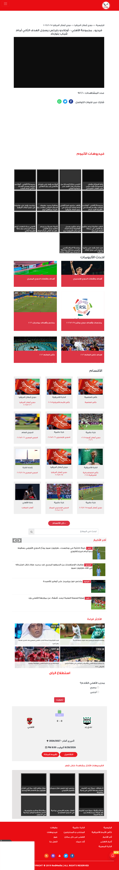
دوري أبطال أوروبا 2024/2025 (90, 508)
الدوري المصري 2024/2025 (27, 473)
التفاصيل (68, 754)
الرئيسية (100, 25)
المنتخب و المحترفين (74, 832)
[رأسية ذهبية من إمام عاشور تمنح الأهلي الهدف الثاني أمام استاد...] (48, 218)
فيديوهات (52, 832)
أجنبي (93, 692)
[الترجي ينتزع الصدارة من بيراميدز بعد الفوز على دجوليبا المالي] (70, 181)
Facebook (71, 101)
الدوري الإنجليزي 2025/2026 (59, 437)
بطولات (53, 828)
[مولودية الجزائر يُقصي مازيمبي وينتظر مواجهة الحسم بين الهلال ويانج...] (70, 239)
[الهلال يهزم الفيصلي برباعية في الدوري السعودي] (62, 807)
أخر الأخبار (107, 837)
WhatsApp (59, 101)
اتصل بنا (53, 842)
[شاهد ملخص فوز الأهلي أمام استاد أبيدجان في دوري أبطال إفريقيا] (70, 197)
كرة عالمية (91, 432)
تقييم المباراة (50, 754)
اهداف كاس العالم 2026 (91, 355)
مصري (93, 687)
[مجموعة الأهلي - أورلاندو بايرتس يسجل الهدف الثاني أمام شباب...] (25, 176)
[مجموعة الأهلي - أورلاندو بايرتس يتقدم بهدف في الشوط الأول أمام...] (93, 197)
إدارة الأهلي (27, 502)
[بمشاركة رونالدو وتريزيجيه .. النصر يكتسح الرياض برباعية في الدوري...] (34, 807)
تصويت (59, 700)
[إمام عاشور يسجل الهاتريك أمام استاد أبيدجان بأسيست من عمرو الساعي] (70, 218)
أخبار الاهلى (106, 842)
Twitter (65, 101)
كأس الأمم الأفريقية (102, 832)
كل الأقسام (59, 523)
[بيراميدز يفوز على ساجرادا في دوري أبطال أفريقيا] (25, 197)
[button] (14, 540)
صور (55, 837)
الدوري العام (27, 432)
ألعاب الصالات (27, 508)
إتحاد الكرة (27, 467)
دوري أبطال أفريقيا (83, 25)
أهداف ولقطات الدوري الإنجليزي (87, 279)
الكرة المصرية (105, 846)
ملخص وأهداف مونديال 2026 (41, 323)
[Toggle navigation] (5, 3)
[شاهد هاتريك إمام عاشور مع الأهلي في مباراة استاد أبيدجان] (93, 218)
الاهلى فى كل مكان (74, 837)
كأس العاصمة (90, 397)
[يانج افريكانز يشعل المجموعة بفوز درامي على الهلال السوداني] (93, 176)
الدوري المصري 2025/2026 (27, 438)
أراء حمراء (80, 842)
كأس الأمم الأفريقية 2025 (59, 402)
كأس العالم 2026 (47, 355)
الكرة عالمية (79, 828)
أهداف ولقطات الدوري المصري (41, 279)
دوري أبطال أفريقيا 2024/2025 (57, 25)
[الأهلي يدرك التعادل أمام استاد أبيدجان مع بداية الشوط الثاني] (25, 218)
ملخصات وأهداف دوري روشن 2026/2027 (84, 323)
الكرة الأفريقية (59, 397)
